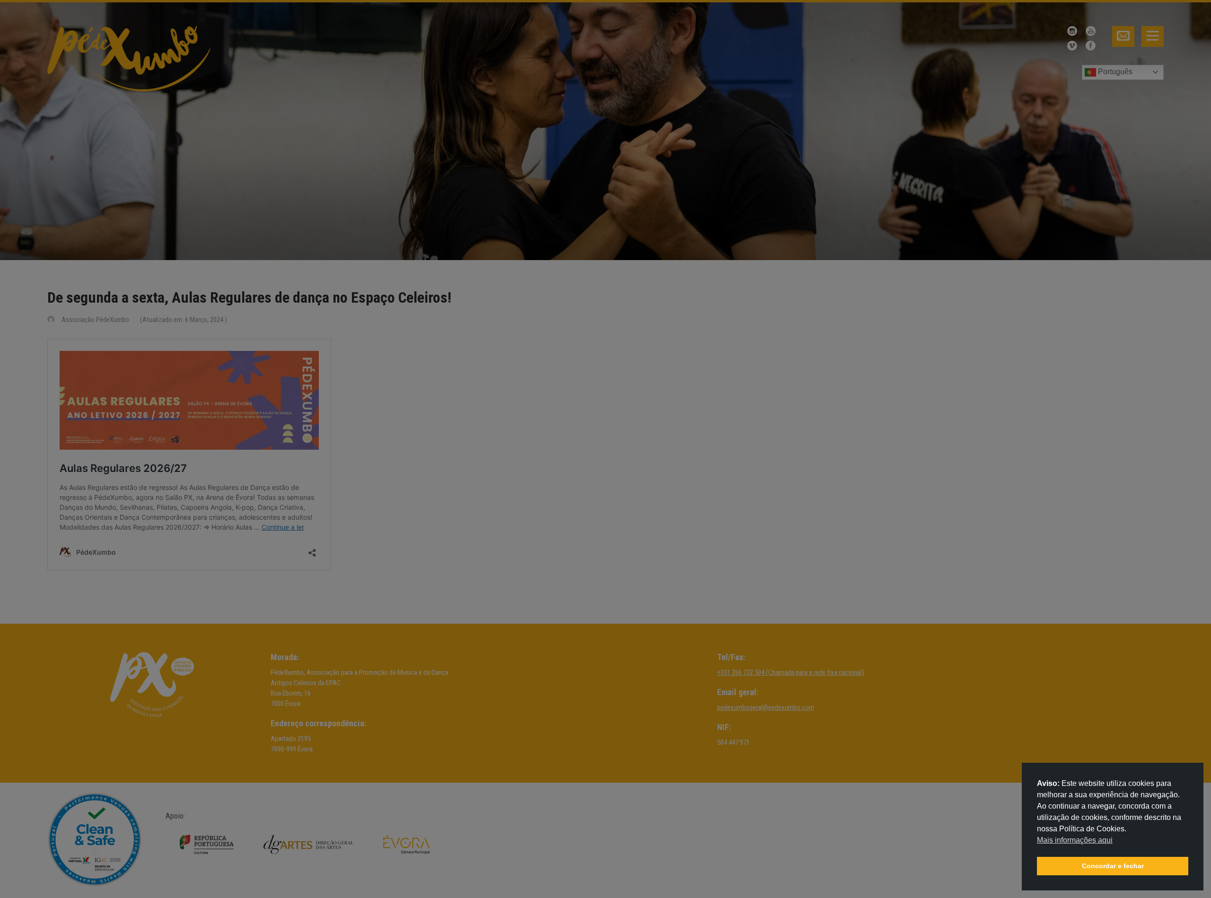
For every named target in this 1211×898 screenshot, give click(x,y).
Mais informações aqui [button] (1075, 840)
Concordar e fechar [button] (1113, 866)
